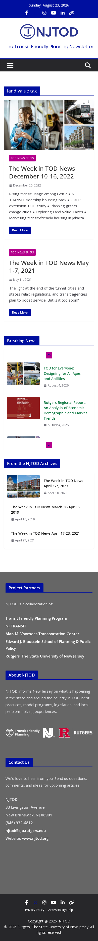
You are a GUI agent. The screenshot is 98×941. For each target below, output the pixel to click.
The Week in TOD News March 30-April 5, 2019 (46, 510)
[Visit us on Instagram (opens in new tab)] (44, 13)
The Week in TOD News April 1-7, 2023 (63, 483)
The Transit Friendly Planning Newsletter (49, 46)
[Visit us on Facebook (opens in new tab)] (26, 13)
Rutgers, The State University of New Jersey (45, 655)
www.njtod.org (35, 838)
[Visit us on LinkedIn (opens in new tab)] (62, 13)
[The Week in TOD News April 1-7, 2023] (23, 486)
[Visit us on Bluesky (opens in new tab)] (71, 13)
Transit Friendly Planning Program (36, 618)
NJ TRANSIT (16, 625)
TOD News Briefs (22, 158)
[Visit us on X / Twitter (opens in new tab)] (35, 13)
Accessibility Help (60, 910)
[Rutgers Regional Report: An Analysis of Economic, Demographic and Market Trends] (23, 408)
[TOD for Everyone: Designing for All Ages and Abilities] (23, 373)
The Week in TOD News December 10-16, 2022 (42, 172)
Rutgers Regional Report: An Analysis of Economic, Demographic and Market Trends (65, 410)
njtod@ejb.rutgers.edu (26, 830)
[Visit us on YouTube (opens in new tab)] (53, 13)
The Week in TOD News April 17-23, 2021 (45, 533)
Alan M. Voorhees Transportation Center (42, 633)
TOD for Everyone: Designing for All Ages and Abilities (62, 373)
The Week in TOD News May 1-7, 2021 (49, 266)
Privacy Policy (34, 910)
